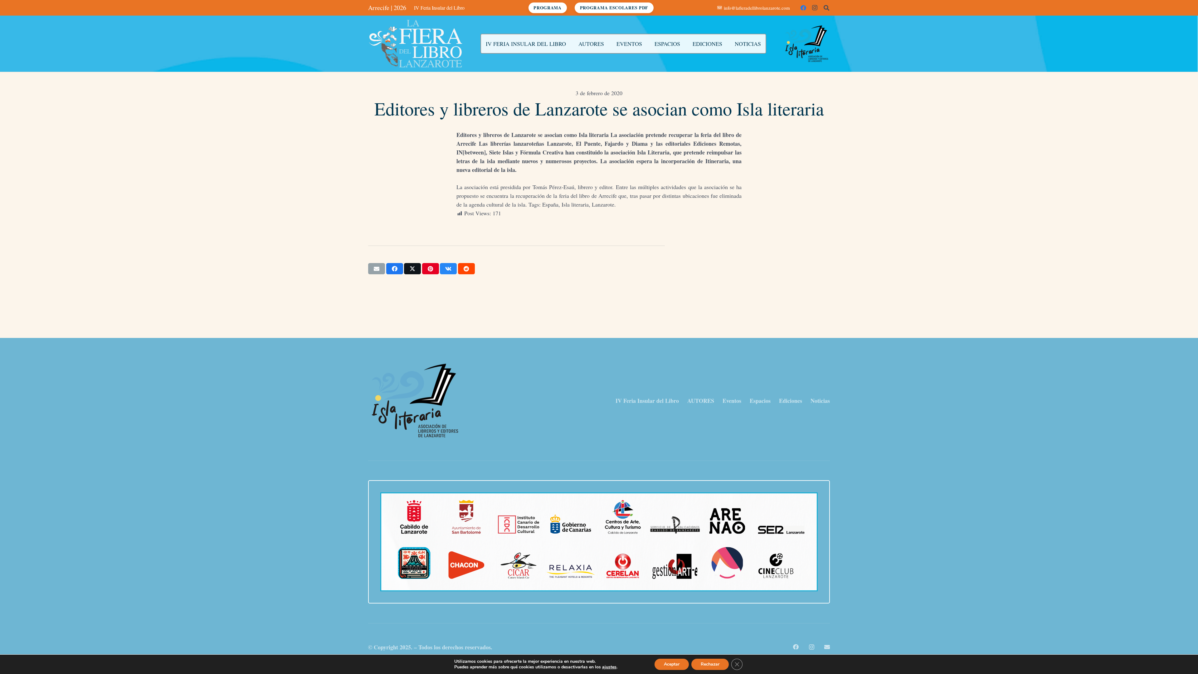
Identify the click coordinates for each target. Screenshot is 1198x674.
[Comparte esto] (394, 268)
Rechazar (710, 664)
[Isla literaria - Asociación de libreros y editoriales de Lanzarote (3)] (806, 44)
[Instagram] (814, 7)
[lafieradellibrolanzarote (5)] (415, 43)
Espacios (760, 401)
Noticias (820, 401)
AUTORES (700, 401)
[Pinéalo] (430, 268)
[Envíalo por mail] (376, 268)
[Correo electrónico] (827, 647)
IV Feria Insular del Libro (647, 401)
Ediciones (790, 401)
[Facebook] (803, 7)
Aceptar (671, 664)
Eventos (732, 401)
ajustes (609, 667)
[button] (826, 8)
